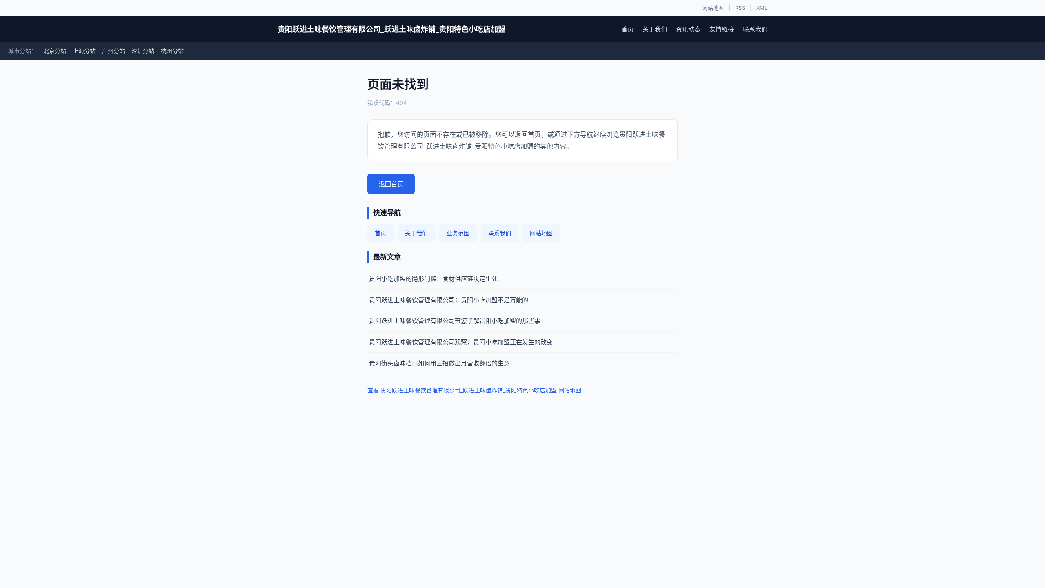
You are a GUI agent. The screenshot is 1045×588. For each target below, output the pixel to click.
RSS (740, 7)
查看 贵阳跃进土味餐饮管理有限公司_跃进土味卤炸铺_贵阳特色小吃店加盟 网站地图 (474, 390)
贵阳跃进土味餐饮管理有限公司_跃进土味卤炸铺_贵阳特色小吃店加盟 (391, 29)
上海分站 (84, 50)
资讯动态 (688, 29)
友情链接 (721, 29)
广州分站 (113, 50)
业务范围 (458, 232)
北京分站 (54, 50)
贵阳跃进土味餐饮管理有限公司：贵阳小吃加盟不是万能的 (448, 300)
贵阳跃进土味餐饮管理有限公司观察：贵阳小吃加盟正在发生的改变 (461, 342)
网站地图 (713, 7)
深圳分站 (142, 50)
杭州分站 (172, 50)
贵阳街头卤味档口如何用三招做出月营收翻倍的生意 (439, 363)
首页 (627, 29)
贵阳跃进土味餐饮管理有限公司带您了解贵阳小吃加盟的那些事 (454, 321)
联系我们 (755, 29)
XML (761, 7)
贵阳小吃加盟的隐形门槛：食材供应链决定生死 (433, 279)
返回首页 (391, 184)
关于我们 (655, 29)
